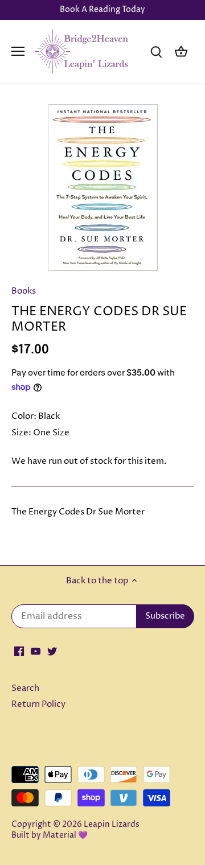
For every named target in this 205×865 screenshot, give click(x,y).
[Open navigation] (17, 51)
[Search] (156, 51)
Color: (23, 416)
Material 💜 (65, 835)
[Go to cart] (181, 51)
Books (23, 291)
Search (25, 688)
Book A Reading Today (102, 9)
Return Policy (38, 704)
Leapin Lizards (112, 824)
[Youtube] (35, 651)
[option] (102, 187)
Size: (21, 433)
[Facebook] (19, 651)
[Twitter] (52, 651)
